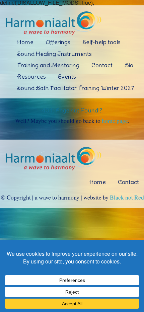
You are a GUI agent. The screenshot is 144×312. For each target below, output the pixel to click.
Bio (129, 65)
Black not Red (127, 197)
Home (25, 42)
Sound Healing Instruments (54, 54)
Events (67, 76)
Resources (31, 76)
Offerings (58, 42)
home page (115, 120)
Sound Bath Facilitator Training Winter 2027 (75, 88)
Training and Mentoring (48, 65)
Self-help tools (101, 42)
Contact (102, 65)
